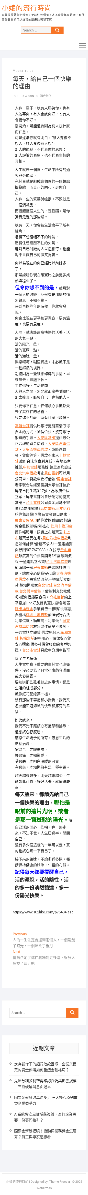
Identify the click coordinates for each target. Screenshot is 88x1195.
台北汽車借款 (26, 473)
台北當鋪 (33, 502)
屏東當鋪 (40, 567)
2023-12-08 (25, 71)
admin (29, 96)
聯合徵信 (45, 96)
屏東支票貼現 (26, 520)
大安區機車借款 (35, 449)
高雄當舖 (57, 597)
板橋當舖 (27, 638)
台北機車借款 (30, 591)
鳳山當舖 (51, 473)
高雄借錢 (63, 508)
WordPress (44, 1188)
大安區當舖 (46, 438)
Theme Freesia (59, 1181)
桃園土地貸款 (37, 615)
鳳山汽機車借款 (55, 538)
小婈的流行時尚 (26, 8)
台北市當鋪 (31, 650)
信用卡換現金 (62, 526)
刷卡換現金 (24, 609)
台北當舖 (45, 585)
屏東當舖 (64, 479)
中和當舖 (30, 467)
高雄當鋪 (22, 426)
